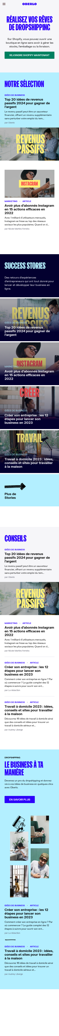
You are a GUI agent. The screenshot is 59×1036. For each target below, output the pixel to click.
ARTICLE (26, 201)
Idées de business (15, 95)
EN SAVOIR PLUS (19, 799)
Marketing (11, 201)
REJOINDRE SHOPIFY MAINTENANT (29, 55)
